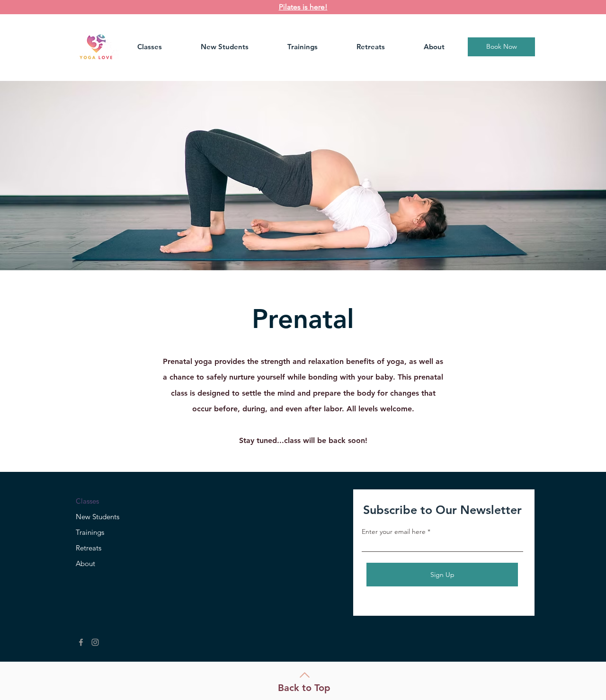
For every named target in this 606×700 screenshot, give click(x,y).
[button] (162, 46)
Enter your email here (394, 531)
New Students (97, 516)
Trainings (90, 532)
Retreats (88, 547)
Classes (87, 500)
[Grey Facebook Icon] (81, 642)
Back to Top (304, 687)
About (85, 563)
